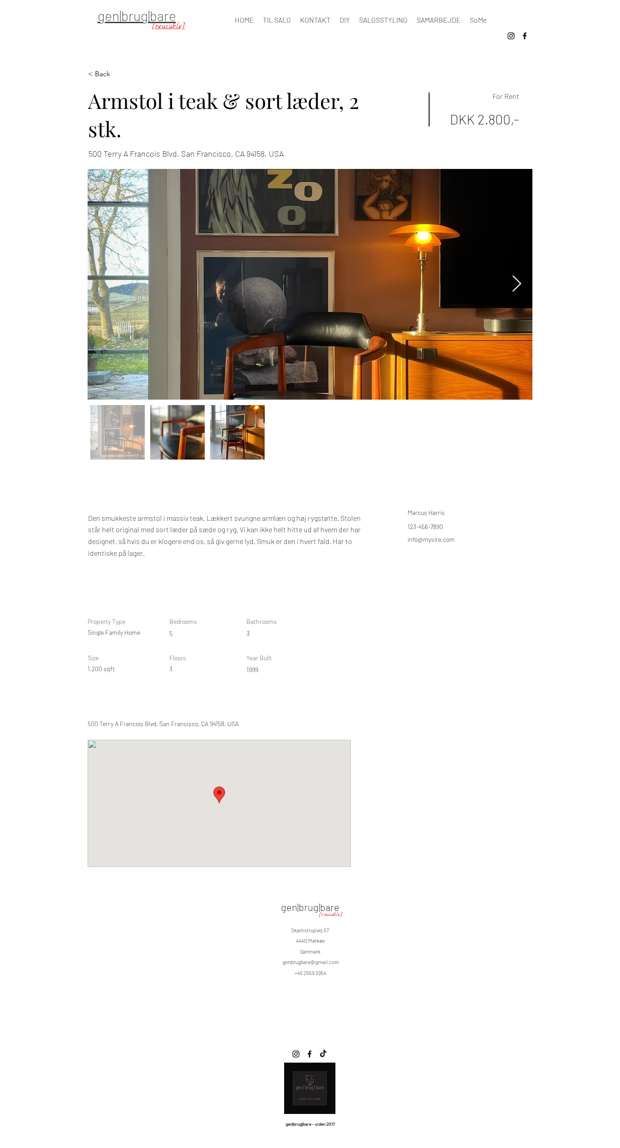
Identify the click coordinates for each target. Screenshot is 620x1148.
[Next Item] (517, 284)
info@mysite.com (431, 539)
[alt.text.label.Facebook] (524, 35)
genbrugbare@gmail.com (310, 962)
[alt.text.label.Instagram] (511, 35)
